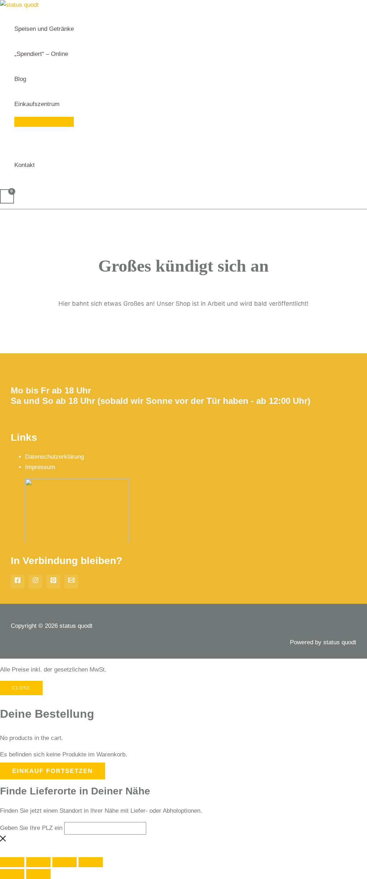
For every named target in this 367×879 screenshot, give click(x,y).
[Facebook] (17, 581)
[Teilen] (64, 862)
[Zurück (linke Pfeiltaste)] (12, 874)
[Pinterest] (53, 581)
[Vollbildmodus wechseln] (38, 862)
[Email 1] (71, 581)
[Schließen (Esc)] (90, 862)
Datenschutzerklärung (54, 456)
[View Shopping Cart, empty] (7, 196)
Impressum (40, 467)
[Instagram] (35, 581)
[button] (62, 104)
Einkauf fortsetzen (52, 771)
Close (21, 688)
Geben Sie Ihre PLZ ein (31, 828)
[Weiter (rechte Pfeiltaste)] (38, 874)
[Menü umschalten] (44, 122)
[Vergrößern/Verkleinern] (12, 862)
